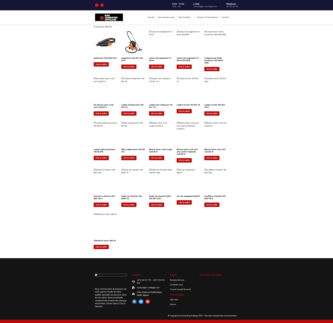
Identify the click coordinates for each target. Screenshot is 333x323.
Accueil (151, 17)
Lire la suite (101, 64)
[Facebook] (134, 301)
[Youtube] (147, 301)
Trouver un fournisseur (207, 17)
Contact (225, 17)
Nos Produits (184, 17)
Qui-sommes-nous (166, 17)
